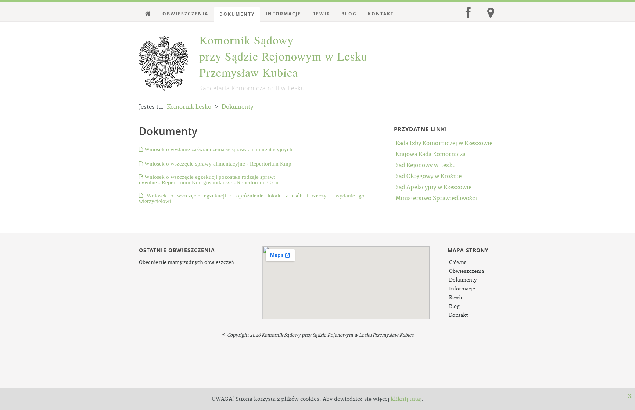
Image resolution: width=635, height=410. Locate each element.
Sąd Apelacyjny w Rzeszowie (433, 187)
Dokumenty (237, 14)
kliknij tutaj (406, 399)
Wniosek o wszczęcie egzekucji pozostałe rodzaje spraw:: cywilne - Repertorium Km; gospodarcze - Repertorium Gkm (209, 179)
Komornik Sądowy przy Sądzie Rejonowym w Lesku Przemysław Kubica (283, 62)
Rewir (321, 14)
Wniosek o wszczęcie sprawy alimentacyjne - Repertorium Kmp (217, 163)
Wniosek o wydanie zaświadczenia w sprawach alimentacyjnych (218, 149)
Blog (349, 14)
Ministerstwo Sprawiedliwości (436, 198)
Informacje (283, 14)
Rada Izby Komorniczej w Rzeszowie (443, 143)
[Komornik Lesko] (148, 14)
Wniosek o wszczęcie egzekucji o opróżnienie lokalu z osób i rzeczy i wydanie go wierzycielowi (252, 198)
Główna (458, 262)
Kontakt (381, 14)
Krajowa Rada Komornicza (430, 154)
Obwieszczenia (185, 14)
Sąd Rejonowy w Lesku (425, 165)
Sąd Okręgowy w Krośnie (428, 176)
